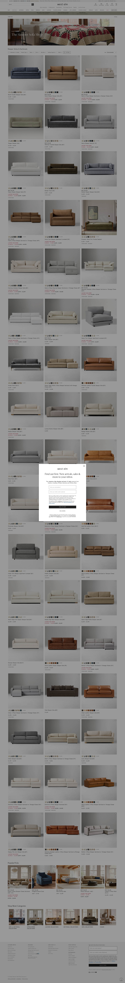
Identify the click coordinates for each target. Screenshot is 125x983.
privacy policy (59, 516)
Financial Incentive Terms (55, 515)
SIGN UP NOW (62, 507)
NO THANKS (62, 510)
